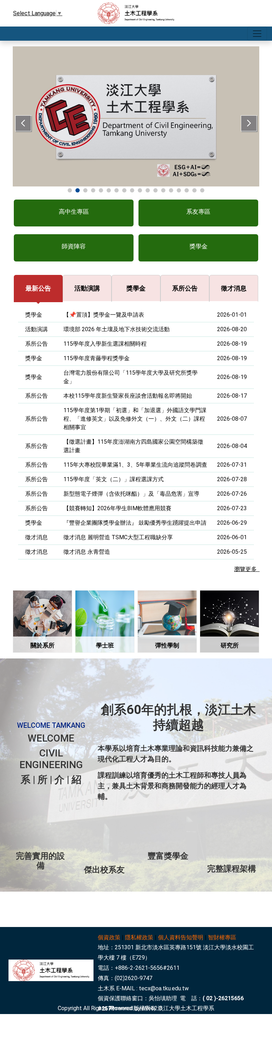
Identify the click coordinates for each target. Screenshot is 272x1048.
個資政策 (109, 937)
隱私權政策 (139, 937)
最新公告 (38, 288)
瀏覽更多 (247, 569)
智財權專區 (222, 937)
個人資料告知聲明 (180, 937)
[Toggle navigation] (257, 34)
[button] (74, 213)
